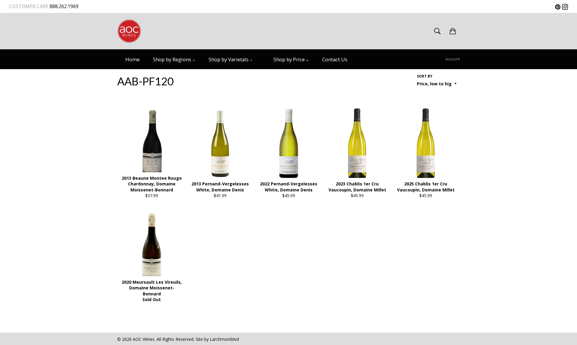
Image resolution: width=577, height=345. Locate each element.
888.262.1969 (63, 6)
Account (452, 59)
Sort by (424, 76)
